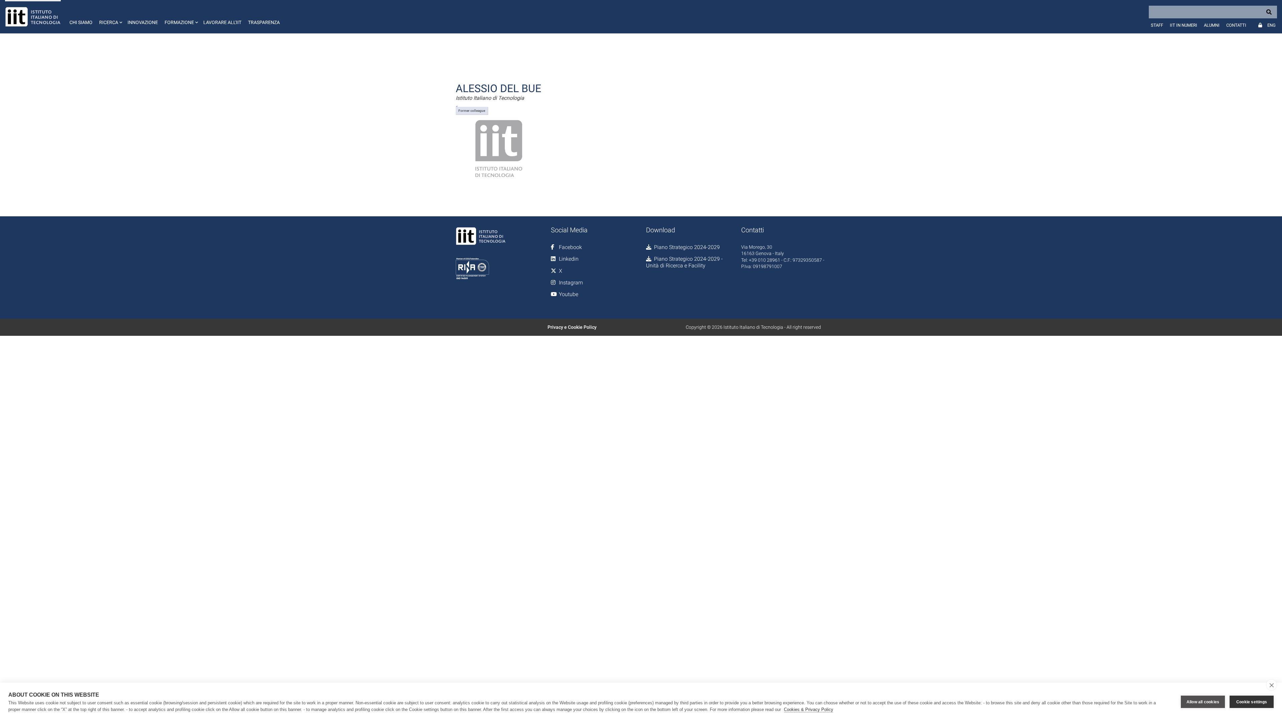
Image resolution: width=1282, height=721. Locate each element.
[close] (1271, 685)
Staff (1157, 25)
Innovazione (143, 22)
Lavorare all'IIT (222, 22)
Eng (1271, 25)
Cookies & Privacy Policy (808, 709)
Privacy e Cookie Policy (572, 327)
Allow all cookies (1203, 702)
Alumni (1212, 25)
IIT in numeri (1183, 25)
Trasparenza (264, 22)
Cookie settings (1251, 702)
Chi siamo (80, 22)
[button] (110, 16)
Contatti (1236, 25)
